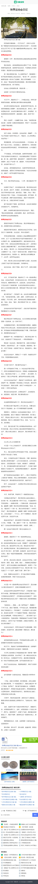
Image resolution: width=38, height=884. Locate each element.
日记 (18, 6)
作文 (13, 6)
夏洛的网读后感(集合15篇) (29, 840)
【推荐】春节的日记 (26, 797)
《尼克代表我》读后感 (10, 857)
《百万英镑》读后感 (27, 827)
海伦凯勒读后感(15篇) (9, 860)
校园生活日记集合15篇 (8, 804)
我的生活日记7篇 (26, 862)
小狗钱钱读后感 (25, 842)
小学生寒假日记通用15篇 (27, 802)
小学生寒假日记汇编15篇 (9, 802)
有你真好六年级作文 (9, 827)
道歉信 (23, 870)
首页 (9, 6)
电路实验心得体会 (8, 840)
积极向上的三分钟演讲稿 (28, 824)
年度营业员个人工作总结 (28, 860)
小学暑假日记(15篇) (25, 791)
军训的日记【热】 (11, 810)
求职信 (23, 876)
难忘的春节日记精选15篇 (27, 804)
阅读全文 (23, 13)
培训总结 (6, 873)
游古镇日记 (23, 794)
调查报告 (23, 873)
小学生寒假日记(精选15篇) (9, 799)
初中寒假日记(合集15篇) (9, 791)
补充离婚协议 (7, 862)
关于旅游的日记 (32, 810)
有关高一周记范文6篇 (27, 857)
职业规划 (6, 870)
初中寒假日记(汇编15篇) (9, 797)
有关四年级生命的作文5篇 (28, 865)
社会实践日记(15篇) (25, 799)
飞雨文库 (16, 881)
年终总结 (6, 876)
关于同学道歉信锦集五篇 (28, 868)
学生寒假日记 (6, 794)
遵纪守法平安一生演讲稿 (10, 837)
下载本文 (28, 13)
